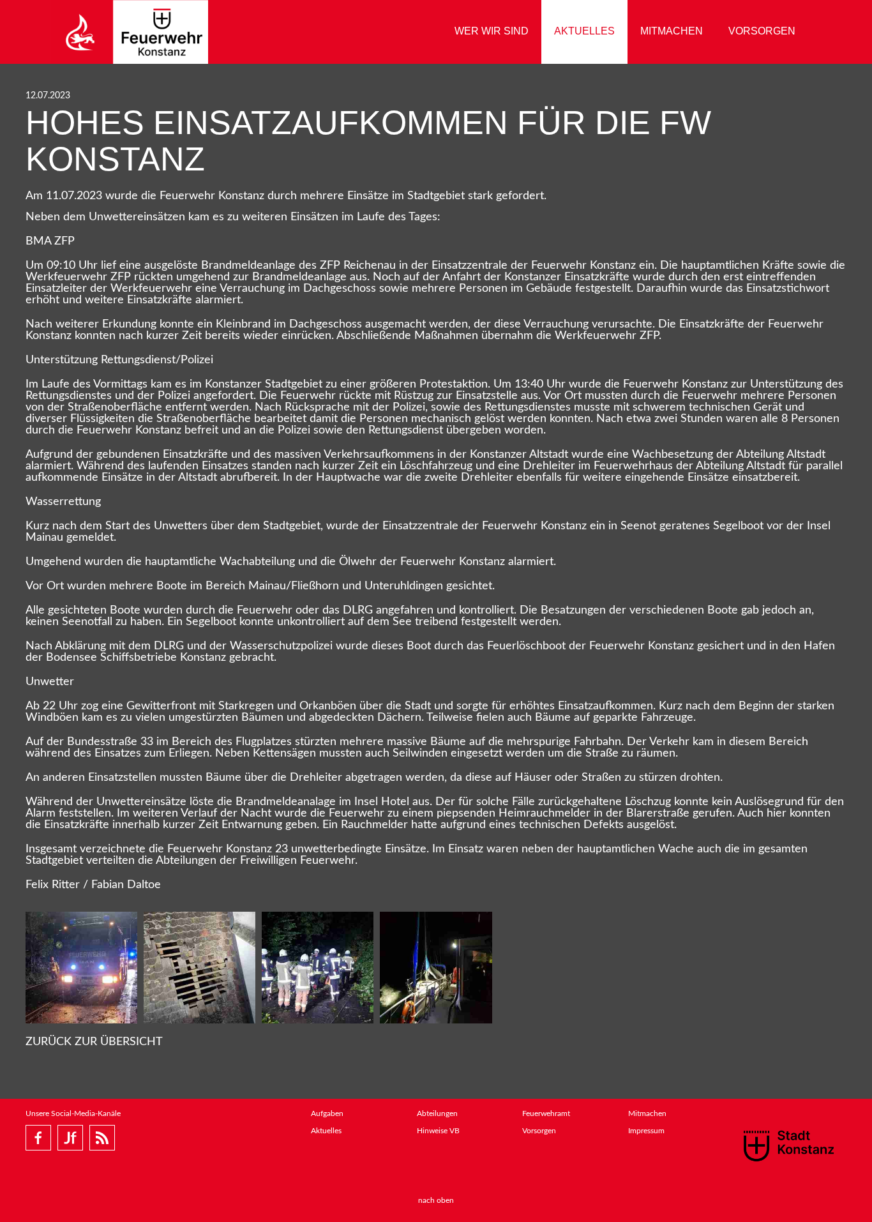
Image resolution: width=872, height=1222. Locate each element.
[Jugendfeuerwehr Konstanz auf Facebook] (70, 1137)
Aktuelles (584, 31)
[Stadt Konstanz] (788, 1145)
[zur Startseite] (129, 32)
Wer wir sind (492, 31)
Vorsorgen (761, 31)
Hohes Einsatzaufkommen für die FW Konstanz (368, 140)
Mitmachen (671, 31)
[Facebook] (38, 1137)
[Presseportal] (102, 1137)
